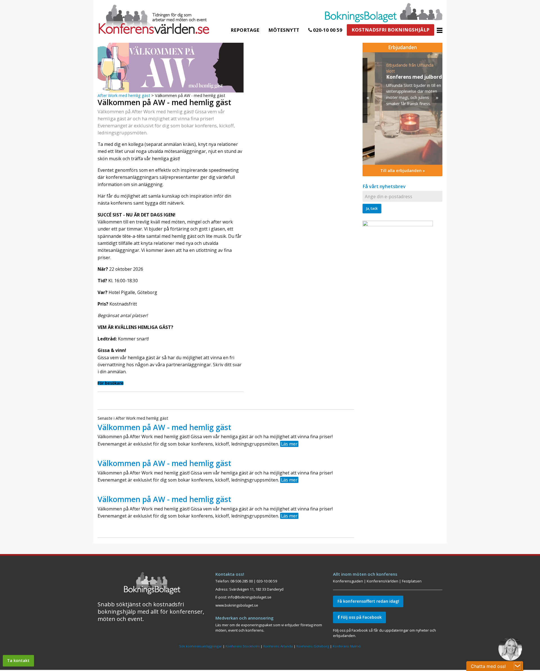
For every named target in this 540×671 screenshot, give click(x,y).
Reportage (245, 30)
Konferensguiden (348, 581)
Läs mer (289, 444)
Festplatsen (412, 581)
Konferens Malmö (347, 646)
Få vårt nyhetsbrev (384, 186)
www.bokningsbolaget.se (236, 605)
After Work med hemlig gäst (124, 95)
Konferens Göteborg (312, 646)
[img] (402, 108)
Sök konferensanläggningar (200, 646)
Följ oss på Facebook (361, 617)
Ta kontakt (18, 660)
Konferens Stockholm (243, 646)
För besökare (110, 383)
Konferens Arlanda (278, 646)
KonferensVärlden (382, 581)
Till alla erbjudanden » (402, 170)
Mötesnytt (283, 30)
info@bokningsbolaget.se (249, 597)
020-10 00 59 (327, 30)
